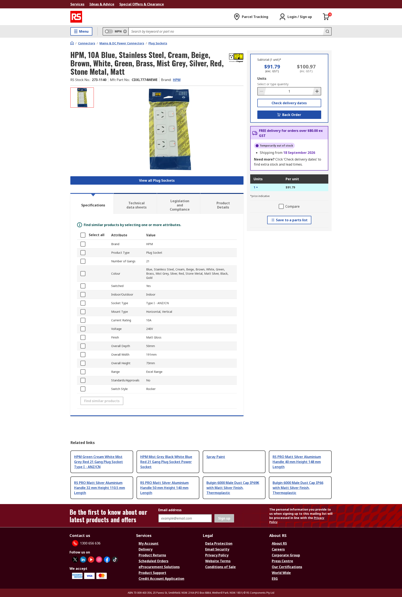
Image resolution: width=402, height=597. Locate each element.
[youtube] (91, 559)
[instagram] (99, 559)
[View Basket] (326, 17)
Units (261, 78)
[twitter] (75, 559)
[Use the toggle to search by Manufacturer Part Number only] (125, 31)
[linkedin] (83, 559)
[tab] (91, 203)
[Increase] (316, 91)
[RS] (76, 17)
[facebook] (107, 559)
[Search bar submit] (327, 31)
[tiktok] (115, 559)
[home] (72, 43)
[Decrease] (262, 91)
